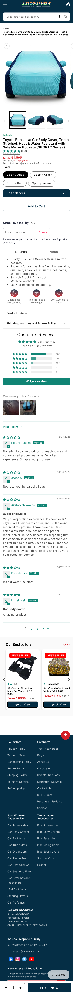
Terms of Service (18, 781)
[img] (11, 437)
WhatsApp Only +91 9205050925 (30, 945)
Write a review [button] (37, 381)
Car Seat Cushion (18, 864)
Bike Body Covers (48, 831)
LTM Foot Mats (16, 889)
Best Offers (15, 193)
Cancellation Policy (19, 761)
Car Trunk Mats (17, 845)
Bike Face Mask (47, 838)
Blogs (40, 755)
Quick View (23, 704)
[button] (5, 4)
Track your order (47, 748)
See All (66, 644)
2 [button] (32, 628)
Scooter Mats (45, 858)
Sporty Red (15, 183)
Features (20, 252)
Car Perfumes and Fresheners (18, 880)
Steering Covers (17, 896)
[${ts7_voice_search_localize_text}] (59, 16)
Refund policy (16, 788)
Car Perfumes (16, 902)
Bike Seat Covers (48, 851)
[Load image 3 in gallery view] (55, 120)
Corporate (43, 768)
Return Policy (15, 768)
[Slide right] (69, 121)
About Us (43, 761)
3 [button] (38, 628)
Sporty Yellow (41, 183)
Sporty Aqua (15, 174)
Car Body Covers (18, 831)
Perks (53, 252)
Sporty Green (43, 174)
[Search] (66, 17)
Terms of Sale (16, 755)
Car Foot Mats (16, 838)
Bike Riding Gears (48, 845)
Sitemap (42, 808)
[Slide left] (4, 121)
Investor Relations (48, 775)
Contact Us (44, 788)
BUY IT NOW (49, 988)
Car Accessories (17, 825)
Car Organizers (17, 851)
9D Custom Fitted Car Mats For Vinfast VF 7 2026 (19, 691)
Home (6, 28)
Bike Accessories (47, 825)
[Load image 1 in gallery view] (17, 120)
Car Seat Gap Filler (19, 871)
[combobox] (36, 17)
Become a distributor (50, 801)
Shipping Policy (17, 775)
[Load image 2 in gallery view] (36, 120)
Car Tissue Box (16, 858)
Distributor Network (49, 781)
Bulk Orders (44, 794)
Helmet (41, 864)
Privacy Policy (16, 748)
